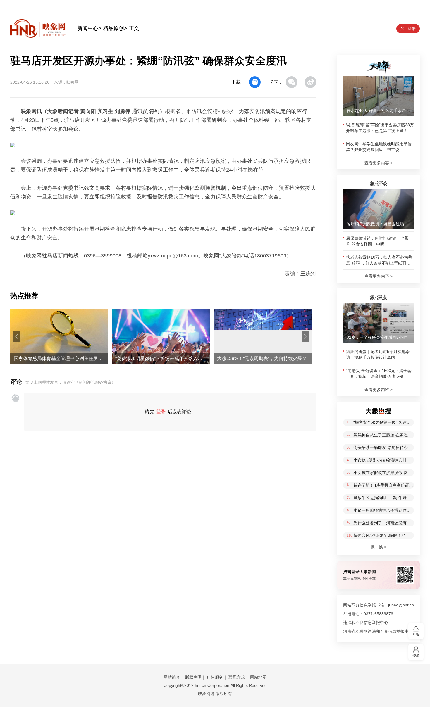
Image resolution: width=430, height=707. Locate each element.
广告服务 (215, 677)
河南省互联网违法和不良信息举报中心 (378, 631)
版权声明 (193, 677)
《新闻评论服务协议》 (95, 382)
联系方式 (236, 677)
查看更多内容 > (378, 162)
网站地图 (258, 677)
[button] (16, 336)
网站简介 (172, 677)
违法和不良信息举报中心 (365, 622)
